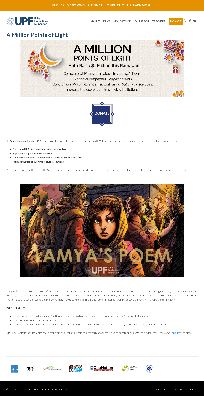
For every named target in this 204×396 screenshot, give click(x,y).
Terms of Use (176, 389)
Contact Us (192, 389)
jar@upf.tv (176, 332)
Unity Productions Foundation (27, 21)
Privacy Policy (160, 389)
